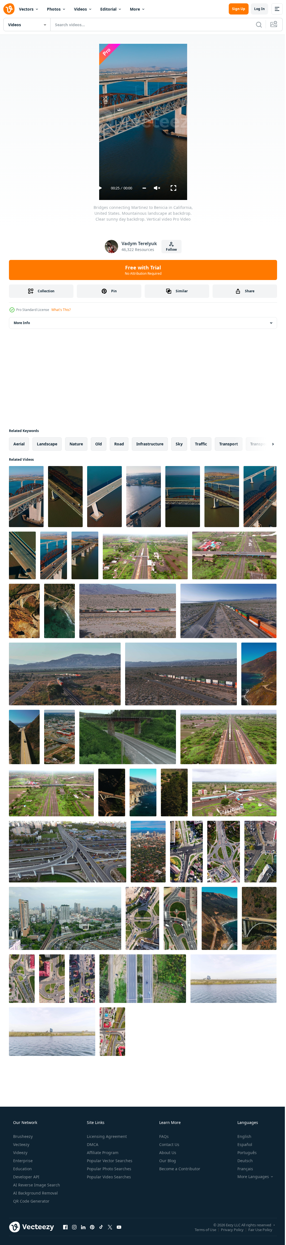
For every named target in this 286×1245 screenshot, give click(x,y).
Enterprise (22, 1160)
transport (228, 444)
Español (241, 1144)
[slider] (142, 188)
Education (22, 1168)
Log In (255, 8)
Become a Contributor (179, 1168)
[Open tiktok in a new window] (101, 1227)
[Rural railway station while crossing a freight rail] (228, 737)
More (135, 9)
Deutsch (241, 1160)
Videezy (20, 1152)
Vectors (26, 9)
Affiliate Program (102, 1152)
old (98, 444)
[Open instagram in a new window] (74, 1227)
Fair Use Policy (256, 1229)
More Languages (249, 1176)
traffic (201, 444)
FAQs (163, 1136)
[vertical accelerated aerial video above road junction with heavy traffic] (22, 978)
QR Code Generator (31, 1201)
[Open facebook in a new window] (65, 1227)
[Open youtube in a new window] (119, 1227)
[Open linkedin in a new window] (83, 1227)
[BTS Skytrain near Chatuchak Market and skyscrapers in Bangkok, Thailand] (65, 918)
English (241, 1136)
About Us (167, 1152)
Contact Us (169, 1144)
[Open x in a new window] (110, 1227)
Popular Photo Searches (108, 1168)
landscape (47, 444)
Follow (169, 249)
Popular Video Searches (108, 1176)
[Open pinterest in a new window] (92, 1227)
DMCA (92, 1144)
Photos (54, 9)
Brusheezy (22, 1136)
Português (243, 1152)
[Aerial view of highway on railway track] (51, 792)
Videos (80, 9)
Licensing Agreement (106, 1136)
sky (179, 444)
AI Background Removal (35, 1193)
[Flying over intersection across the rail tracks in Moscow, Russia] (67, 851)
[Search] (254, 24)
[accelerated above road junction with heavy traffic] (260, 851)
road (119, 444)
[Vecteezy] (9, 9)
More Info (22, 322)
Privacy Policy (228, 1229)
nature (76, 444)
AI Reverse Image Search (36, 1185)
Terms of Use (201, 1229)
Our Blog (167, 1160)
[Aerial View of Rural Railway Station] (145, 555)
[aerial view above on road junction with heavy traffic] (142, 918)
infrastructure (149, 444)
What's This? (61, 309)
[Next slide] (264, 444)
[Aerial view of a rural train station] (234, 792)
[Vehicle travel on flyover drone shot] (234, 555)
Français (241, 1168)
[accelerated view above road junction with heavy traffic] (223, 851)
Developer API (26, 1176)
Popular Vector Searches (109, 1160)
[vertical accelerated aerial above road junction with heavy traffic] (186, 851)
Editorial (108, 9)
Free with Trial (141, 270)
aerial (19, 444)
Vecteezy (21, 1144)
